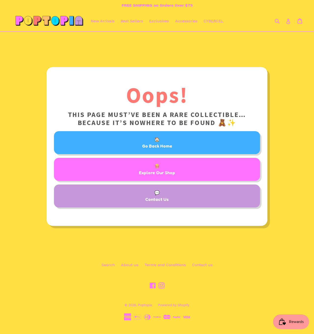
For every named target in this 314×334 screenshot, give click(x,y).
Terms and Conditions (165, 265)
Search (108, 265)
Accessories (186, 21)
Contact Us (157, 199)
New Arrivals (103, 21)
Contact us (202, 265)
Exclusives (159, 21)
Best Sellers (132, 21)
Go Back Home (157, 146)
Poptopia (145, 305)
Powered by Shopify (173, 305)
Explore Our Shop (157, 172)
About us (129, 265)
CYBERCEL (213, 21)
